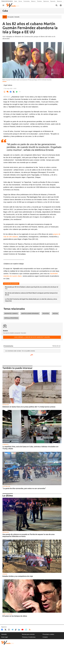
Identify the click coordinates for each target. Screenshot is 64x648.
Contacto (45, 637)
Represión (52, 1)
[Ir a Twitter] (6, 630)
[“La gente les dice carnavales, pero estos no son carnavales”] (32, 468)
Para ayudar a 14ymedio (13, 17)
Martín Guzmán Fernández (30, 313)
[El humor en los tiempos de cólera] (32, 596)
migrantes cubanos (11, 313)
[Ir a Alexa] (26, 630)
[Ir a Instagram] (9, 630)
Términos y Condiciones (28, 637)
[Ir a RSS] (30, 630)
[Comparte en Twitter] (13, 91)
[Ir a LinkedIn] (19, 630)
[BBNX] (7, 643)
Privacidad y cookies (48, 634)
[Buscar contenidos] (56, 5)
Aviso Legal (4, 637)
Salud (15, 1)
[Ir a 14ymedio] (13, 5)
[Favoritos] (4, 91)
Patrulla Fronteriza (11, 318)
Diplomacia (46, 1)
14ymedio (4, 634)
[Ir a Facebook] (2, 630)
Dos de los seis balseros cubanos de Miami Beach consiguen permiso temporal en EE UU (31, 293)
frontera (46, 313)
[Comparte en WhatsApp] (16, 91)
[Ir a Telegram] (12, 630)
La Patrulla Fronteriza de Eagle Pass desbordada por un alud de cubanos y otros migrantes (31, 300)
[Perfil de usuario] (61, 5)
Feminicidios (26, 1)
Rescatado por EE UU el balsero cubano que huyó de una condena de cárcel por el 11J (31, 287)
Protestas (39, 1)
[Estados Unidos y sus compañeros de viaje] (32, 556)
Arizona (55, 313)
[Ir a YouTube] (23, 630)
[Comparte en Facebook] (10, 91)
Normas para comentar (28, 634)
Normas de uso (56, 346)
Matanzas (59, 1)
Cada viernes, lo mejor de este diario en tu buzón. (32, 337)
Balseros (33, 1)
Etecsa (20, 1)
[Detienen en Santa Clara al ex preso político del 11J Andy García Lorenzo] (32, 386)
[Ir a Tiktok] (16, 630)
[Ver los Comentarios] (7, 91)
